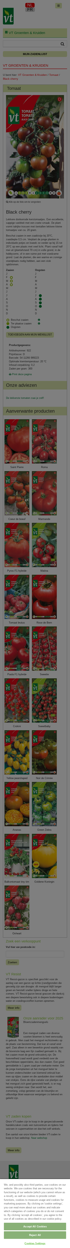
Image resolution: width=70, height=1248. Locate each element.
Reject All (35, 1235)
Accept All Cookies (34, 1226)
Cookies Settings (34, 1243)
